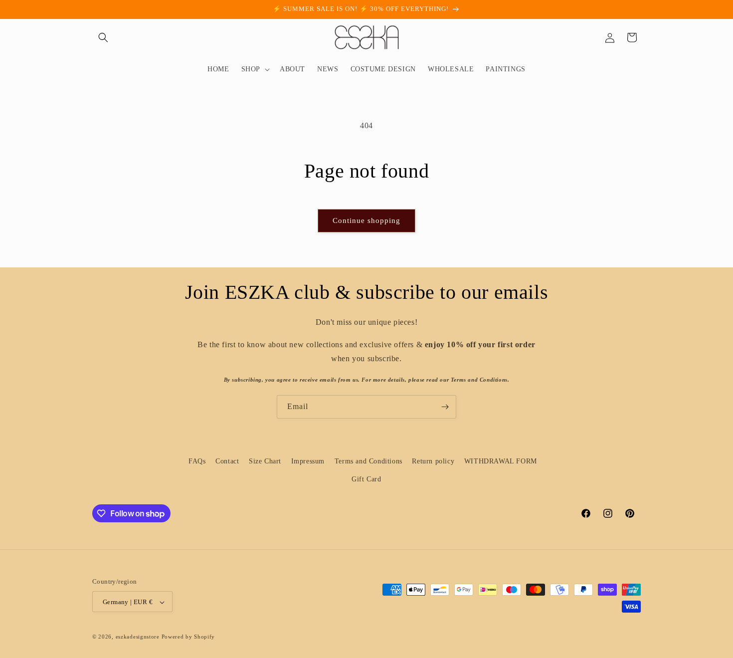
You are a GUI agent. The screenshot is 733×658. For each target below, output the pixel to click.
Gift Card (366, 478)
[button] (103, 37)
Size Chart (265, 461)
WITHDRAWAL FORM (500, 461)
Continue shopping (366, 220)
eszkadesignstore (138, 637)
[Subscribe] (445, 407)
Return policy (433, 461)
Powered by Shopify (188, 637)
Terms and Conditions (368, 461)
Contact (227, 461)
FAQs (196, 461)
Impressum (308, 461)
